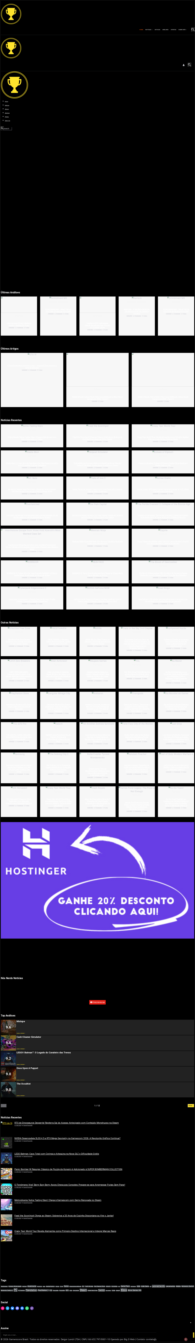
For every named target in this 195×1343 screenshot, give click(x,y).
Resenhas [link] (63, 301)
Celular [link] (57, 1286)
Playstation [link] (31, 1290)
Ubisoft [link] (118, 1290)
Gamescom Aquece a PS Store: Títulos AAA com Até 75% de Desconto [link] (19, 706)
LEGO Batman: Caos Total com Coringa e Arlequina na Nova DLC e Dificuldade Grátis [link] (56, 1153)
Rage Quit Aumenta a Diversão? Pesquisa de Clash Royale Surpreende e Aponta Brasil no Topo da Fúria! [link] (97, 802)
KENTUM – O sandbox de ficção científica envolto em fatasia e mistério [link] (137, 311)
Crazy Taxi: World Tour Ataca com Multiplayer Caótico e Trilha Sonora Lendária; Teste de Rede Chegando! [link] (58, 802)
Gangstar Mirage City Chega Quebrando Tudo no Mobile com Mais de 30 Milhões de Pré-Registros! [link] (58, 707)
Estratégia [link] (114, 1286)
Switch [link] (101, 1290)
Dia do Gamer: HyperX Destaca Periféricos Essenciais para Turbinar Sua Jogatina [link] (176, 706)
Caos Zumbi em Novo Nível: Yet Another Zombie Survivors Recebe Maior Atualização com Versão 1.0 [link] (97, 738)
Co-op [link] (61, 1286)
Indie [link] (138, 1286)
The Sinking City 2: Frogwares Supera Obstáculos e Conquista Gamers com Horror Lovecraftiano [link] (58, 768)
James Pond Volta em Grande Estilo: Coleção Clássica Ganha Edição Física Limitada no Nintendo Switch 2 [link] (136, 805)
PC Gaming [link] (21, 1290)
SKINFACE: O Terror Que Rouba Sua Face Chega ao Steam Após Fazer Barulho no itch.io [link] (97, 574)
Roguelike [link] (56, 1290)
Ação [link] (44, 1286)
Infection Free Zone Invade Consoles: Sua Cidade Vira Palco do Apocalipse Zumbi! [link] (19, 641)
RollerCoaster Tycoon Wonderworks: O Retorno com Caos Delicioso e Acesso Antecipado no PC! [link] (97, 772)
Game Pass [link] (125, 1286)
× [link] (190, 1322)
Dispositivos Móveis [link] (75, 1286)
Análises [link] (19, 315)
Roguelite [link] (62, 1290)
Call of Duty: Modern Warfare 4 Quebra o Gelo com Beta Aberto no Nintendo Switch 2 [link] (176, 767)
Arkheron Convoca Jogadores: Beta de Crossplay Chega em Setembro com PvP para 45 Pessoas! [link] (97, 707)
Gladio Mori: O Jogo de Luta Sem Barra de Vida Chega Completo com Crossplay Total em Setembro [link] (32, 464)
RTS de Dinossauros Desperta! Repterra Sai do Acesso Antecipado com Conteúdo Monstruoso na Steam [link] (66, 1122)
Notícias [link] (32, 429)
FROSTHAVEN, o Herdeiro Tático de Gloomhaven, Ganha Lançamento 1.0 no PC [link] (58, 641)
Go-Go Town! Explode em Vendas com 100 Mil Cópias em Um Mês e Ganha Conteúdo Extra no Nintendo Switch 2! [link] (176, 802)
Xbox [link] (124, 1290)
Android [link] (24, 1286)
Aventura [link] (39, 1286)
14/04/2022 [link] (11, 327)
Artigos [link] (32, 358)
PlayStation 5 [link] (43, 1290)
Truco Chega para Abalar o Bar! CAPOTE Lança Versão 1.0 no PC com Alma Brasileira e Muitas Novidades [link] (163, 542)
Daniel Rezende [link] (27, 1125)
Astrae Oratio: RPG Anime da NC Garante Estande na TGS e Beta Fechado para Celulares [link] (163, 490)
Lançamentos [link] (170, 1286)
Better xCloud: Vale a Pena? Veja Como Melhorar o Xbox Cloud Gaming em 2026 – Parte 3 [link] (97, 398)
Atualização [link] (31, 1286)
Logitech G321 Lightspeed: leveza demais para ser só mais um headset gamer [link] (97, 325)
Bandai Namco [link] (50, 1286)
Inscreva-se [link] (99, 1002)
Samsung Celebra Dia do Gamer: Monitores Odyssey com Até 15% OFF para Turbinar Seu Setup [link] (19, 768)
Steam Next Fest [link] (93, 1290)
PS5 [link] (50, 1290)
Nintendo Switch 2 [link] (7, 1290)
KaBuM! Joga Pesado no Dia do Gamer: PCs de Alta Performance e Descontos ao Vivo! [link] (58, 738)
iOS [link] (150, 1286)
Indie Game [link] (145, 1286)
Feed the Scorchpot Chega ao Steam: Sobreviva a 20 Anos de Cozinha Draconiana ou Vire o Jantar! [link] (97, 438)
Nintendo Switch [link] (187, 1286)
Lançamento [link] (158, 1286)
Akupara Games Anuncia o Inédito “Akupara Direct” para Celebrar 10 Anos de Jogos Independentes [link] (97, 675)
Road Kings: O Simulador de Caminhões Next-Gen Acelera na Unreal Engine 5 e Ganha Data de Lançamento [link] (162, 600)
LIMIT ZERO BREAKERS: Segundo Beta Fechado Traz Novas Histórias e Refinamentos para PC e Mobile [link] (19, 675)
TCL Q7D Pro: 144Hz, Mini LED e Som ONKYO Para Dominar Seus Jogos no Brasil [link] (19, 737)
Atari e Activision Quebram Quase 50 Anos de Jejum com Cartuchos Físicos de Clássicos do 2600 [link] (58, 675)
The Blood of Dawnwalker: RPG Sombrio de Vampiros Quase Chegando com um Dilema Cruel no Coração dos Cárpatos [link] (163, 574)
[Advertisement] (62, 953)
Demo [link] (66, 1286)
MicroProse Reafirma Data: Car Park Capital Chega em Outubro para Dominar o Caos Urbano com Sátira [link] (97, 516)
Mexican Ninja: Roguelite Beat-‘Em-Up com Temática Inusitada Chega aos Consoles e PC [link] (97, 542)
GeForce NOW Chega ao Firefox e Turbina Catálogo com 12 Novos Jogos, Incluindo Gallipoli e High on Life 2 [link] (97, 600)
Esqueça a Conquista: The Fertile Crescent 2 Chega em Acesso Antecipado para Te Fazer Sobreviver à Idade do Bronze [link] (163, 516)
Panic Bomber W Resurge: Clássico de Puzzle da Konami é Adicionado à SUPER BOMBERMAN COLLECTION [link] (68, 1169)
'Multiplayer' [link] (4, 1286)
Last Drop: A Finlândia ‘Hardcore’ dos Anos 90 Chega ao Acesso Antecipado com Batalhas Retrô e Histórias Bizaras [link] (176, 738)
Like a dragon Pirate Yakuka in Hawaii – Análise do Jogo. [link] (19, 324)
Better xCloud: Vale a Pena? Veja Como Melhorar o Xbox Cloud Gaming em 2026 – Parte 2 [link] (163, 398)
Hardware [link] (133, 1286)
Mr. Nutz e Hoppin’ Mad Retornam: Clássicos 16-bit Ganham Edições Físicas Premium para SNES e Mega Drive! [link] (32, 490)
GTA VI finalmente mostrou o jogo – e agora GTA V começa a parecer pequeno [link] (32, 367)
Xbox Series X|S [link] (134, 1290)
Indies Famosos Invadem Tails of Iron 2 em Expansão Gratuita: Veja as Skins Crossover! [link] (97, 490)
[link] (11, 22)
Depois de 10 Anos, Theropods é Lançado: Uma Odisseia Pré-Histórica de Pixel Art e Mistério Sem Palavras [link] (137, 707)
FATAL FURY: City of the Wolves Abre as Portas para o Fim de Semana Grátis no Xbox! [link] (136, 737)
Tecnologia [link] (108, 1290)
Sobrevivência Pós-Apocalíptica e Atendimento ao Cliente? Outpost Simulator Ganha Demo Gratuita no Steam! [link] (97, 464)
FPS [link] (119, 1286)
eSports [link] (108, 1286)
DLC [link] (83, 1286)
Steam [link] (83, 1290)
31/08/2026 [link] (17, 1125)
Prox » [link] (190, 1105)
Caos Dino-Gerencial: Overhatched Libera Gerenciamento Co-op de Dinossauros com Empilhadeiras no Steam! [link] (32, 516)
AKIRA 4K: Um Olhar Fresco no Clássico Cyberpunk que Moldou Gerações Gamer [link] (97, 641)
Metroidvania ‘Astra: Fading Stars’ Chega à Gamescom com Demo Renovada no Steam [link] (32, 438)
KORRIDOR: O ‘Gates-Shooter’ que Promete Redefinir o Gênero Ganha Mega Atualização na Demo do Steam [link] (32, 574)
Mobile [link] (178, 1286)
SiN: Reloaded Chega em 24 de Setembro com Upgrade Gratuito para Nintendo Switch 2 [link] (19, 801)
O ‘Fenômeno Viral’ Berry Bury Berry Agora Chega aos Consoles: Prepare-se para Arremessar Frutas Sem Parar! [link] (69, 1184)
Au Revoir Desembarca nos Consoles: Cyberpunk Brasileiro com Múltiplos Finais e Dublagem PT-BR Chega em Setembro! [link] (176, 676)
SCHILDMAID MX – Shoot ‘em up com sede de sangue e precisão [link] (58, 310)
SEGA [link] (70, 1290)
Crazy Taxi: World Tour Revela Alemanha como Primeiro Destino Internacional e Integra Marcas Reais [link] (163, 438)
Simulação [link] (76, 1290)
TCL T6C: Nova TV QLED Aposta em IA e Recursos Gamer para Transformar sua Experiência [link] (137, 674)
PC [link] (15, 1290)
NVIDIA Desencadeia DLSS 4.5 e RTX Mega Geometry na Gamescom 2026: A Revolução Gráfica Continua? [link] (67, 1138)
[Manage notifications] (185, 1339)
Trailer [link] (113, 1290)
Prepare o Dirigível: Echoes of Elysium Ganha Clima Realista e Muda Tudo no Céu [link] (163, 464)
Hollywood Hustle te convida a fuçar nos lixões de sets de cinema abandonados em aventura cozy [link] (176, 642)
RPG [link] (67, 1290)
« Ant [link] (4, 1105)
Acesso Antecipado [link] (15, 1286)
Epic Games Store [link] (99, 1286)
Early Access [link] (89, 1286)
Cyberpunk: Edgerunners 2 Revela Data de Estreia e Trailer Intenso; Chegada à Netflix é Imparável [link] (32, 600)
